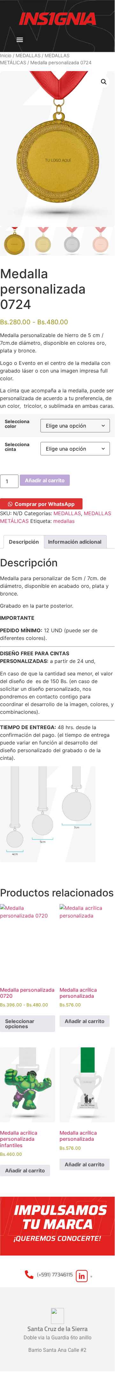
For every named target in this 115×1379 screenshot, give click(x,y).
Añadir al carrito (45, 480)
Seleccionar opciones (19, 1023)
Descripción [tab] (24, 542)
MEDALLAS (28, 56)
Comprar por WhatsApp (45, 504)
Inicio (5, 56)
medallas (64, 521)
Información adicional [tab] (74, 542)
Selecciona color (17, 424)
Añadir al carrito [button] (84, 1021)
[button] (20, 39)
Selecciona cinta (17, 447)
